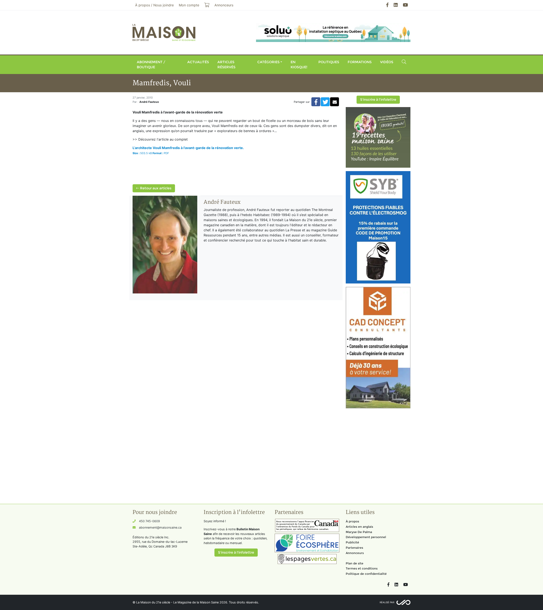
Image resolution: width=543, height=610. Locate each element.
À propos (352, 521)
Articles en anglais (359, 527)
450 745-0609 (149, 521)
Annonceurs (355, 553)
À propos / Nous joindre (154, 5)
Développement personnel (366, 537)
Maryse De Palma (359, 532)
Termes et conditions (362, 568)
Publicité (352, 542)
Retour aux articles (155, 188)
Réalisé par (387, 602)
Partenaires (354, 548)
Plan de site (354, 563)
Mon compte (189, 5)
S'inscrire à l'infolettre (378, 100)
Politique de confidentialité (366, 574)
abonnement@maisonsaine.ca (160, 527)
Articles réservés (226, 64)
